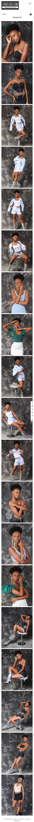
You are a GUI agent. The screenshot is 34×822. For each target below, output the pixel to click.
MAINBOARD (17, 820)
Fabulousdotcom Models (11, 5)
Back (4, 14)
